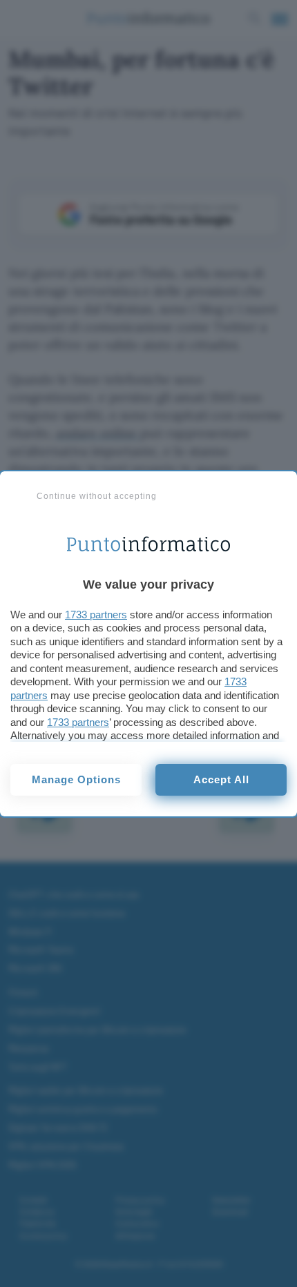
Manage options (76, 779)
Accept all (221, 779)
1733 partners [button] (96, 614)
